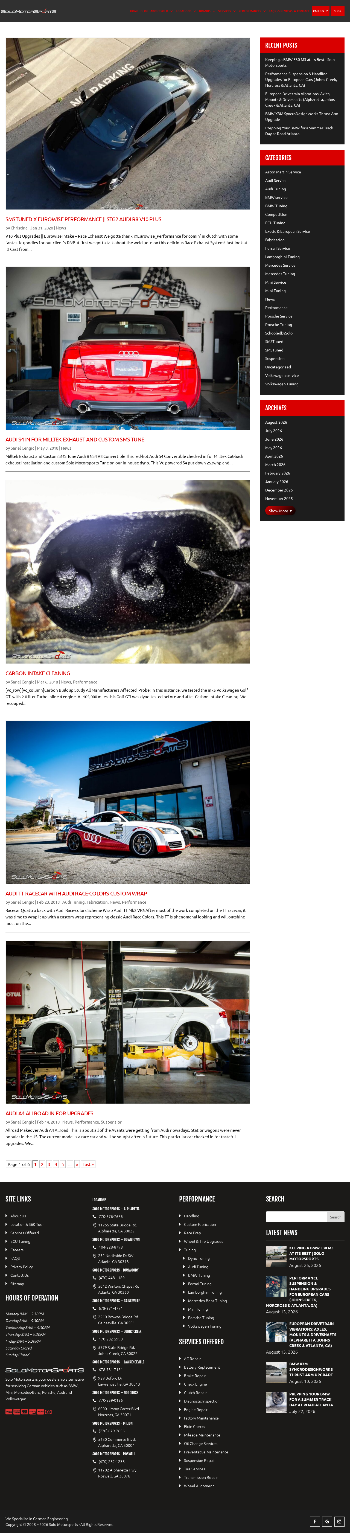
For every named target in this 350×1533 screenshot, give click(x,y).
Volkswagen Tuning (282, 383)
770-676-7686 (111, 1216)
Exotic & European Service (287, 231)
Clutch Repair (195, 1392)
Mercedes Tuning (280, 273)
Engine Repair (196, 1409)
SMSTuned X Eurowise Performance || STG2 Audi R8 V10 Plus (83, 219)
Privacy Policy (21, 1266)
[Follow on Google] (327, 1522)
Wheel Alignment (199, 1485)
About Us (18, 1215)
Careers (17, 1249)
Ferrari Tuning (200, 1283)
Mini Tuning (275, 290)
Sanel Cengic (22, 447)
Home (134, 11)
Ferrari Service (277, 248)
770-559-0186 (111, 1400)
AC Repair (192, 1358)
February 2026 (277, 472)
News (61, 227)
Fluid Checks (194, 1426)
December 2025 (279, 489)
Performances (250, 11)
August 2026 (276, 422)
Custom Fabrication (200, 1224)
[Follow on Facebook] (315, 1522)
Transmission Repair (201, 1477)
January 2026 (276, 481)
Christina (19, 227)
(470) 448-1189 (112, 1277)
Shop (337, 11)
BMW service (276, 197)
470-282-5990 (111, 1339)
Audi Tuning (73, 901)
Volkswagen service (282, 375)
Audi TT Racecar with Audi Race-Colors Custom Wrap (76, 893)
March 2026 (275, 464)
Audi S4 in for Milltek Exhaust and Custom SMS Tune (74, 439)
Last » (88, 1164)
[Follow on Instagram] (339, 1522)
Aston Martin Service (283, 171)
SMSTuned (274, 341)
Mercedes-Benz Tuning (207, 1300)
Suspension (111, 1121)
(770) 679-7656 (112, 1430)
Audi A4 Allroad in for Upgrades (49, 1113)
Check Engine (195, 1384)
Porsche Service (279, 315)
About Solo (159, 11)
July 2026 (273, 430)
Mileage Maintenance (202, 1435)
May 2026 (273, 447)
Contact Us (19, 1275)
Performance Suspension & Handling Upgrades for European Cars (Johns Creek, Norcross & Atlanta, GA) (301, 79)
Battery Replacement (202, 1367)
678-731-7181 (111, 1369)
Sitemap (17, 1283)
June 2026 (274, 439)
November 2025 (279, 498)
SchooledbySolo (279, 332)
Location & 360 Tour (27, 1224)
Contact (303, 11)
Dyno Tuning (199, 1258)
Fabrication (97, 901)
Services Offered (24, 1232)
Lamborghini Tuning (282, 256)
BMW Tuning (276, 205)
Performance (85, 681)
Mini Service (275, 282)
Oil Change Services (200, 1443)
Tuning (190, 1249)
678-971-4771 (111, 1308)
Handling (191, 1215)
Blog (144, 11)
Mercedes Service (280, 265)
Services (224, 11)
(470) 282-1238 (112, 1461)
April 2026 (274, 455)
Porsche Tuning (278, 324)
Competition (276, 214)
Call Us (318, 11)
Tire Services (194, 1468)
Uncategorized (278, 366)
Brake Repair (195, 1375)
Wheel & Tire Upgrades (203, 1241)
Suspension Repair (199, 1460)
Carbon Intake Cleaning (37, 673)
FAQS (272, 11)
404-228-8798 (111, 1247)
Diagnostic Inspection (202, 1401)
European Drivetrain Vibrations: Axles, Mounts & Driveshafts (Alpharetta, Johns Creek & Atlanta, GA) (300, 99)
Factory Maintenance (201, 1418)
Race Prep (192, 1232)
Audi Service (276, 180)
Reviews (287, 11)
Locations (183, 11)
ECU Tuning (275, 222)
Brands (205, 11)
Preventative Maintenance (206, 1452)
